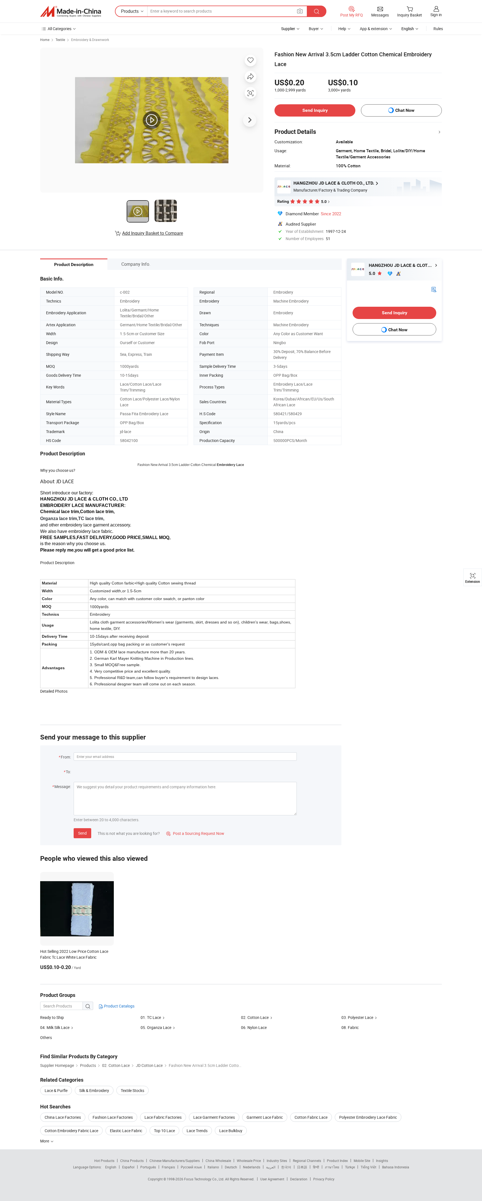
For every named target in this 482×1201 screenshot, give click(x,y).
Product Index (337, 1160)
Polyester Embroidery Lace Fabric (368, 1117)
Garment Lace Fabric (265, 1117)
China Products (132, 1160)
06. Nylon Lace (254, 1027)
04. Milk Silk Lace (54, 1027)
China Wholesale (218, 1160)
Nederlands (251, 1167)
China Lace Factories (63, 1117)
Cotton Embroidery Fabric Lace (71, 1130)
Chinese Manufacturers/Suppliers (175, 1160)
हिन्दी (316, 1167)
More (45, 1141)
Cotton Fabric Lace (311, 1117)
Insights (382, 1160)
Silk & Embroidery (94, 1090)
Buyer (314, 28)
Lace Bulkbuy (230, 1130)
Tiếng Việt (368, 1167)
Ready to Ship (52, 1017)
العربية (270, 1167)
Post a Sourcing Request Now (195, 833)
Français (168, 1167)
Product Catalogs (118, 1006)
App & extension (374, 28)
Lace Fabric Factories (163, 1117)
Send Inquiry (315, 110)
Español (128, 1167)
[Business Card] (433, 289)
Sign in (436, 14)
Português (148, 1167)
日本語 (302, 1167)
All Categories (59, 28)
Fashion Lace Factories (113, 1117)
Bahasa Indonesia (395, 1167)
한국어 (286, 1167)
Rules (438, 28)
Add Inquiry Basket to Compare (152, 233)
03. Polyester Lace (357, 1017)
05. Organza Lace (156, 1027)
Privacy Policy (323, 1179)
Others (46, 1037)
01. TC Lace (151, 1017)
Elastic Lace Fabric (126, 1130)
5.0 (372, 273)
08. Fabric (350, 1027)
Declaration (298, 1179)
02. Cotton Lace (255, 1017)
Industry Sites (277, 1160)
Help (342, 28)
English (110, 1167)
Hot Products (104, 1160)
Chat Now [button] (404, 110)
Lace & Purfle (56, 1090)
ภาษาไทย (332, 1167)
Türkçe (350, 1167)
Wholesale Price (249, 1160)
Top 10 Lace (164, 1130)
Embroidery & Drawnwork (90, 39)
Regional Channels (307, 1160)
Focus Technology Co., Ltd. (204, 1179)
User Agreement (272, 1179)
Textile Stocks (132, 1090)
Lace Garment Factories (214, 1117)
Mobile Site (362, 1160)
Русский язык (191, 1167)
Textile (60, 39)
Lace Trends (197, 1130)
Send (82, 833)
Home (44, 39)
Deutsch (231, 1167)
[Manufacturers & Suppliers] (70, 11)
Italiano (213, 1167)
